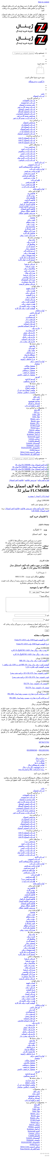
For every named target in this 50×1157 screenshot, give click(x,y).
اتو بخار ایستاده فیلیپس (26, 326)
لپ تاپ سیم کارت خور (26, 107)
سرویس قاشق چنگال (27, 213)
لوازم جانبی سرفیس (32, 171)
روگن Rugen (35, 423)
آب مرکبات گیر (29, 251)
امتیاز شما (44, 592)
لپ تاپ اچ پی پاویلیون (26, 160)
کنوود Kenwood (34, 437)
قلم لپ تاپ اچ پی (28, 187)
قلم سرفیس (30, 182)
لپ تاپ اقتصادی (28, 100)
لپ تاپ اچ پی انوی (28, 149)
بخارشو (32, 346)
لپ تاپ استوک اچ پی (27, 131)
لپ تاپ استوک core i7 (26, 140)
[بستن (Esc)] (41, 1153)
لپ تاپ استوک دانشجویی (25, 114)
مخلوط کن (31, 244)
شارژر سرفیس (29, 178)
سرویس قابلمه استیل (27, 207)
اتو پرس (32, 315)
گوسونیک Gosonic (33, 443)
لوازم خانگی (39, 311)
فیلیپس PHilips (34, 432)
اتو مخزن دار (30, 319)
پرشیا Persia (35, 428)
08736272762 (44, 742)
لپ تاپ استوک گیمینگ (26, 111)
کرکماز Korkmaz (33, 434)
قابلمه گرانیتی (29, 200)
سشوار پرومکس (28, 370)
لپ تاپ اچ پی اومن (28, 153)
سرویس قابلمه (29, 202)
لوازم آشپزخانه (38, 189)
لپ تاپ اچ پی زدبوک (27, 156)
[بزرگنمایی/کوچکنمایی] (48, 1153)
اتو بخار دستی (30, 322)
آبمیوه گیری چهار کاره (26, 260)
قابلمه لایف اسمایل (28, 209)
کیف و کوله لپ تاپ (32, 406)
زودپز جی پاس (29, 271)
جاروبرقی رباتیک (28, 337)
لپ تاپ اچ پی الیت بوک (26, 158)
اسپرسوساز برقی (28, 255)
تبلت (42, 94)
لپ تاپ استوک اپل (28, 127)
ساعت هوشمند (34, 401)
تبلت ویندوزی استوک (27, 105)
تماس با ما (40, 761)
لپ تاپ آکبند (39, 162)
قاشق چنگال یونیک (28, 211)
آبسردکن (31, 348)
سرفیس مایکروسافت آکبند (29, 167)
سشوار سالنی (29, 366)
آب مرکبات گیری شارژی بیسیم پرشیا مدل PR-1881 (29, 698)
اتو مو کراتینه (30, 379)
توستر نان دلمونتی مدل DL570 (37, 688)
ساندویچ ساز (30, 226)
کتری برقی (31, 242)
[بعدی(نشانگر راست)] (46, 1155)
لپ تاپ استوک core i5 (26, 138)
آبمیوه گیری (30, 246)
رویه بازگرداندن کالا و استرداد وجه (31, 769)
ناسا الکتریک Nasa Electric (30, 454)
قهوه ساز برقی (29, 253)
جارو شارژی (30, 330)
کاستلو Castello (34, 441)
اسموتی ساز (30, 249)
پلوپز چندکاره (30, 229)
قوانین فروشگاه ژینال (36, 765)
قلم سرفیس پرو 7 (28, 184)
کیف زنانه (36, 399)
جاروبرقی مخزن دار (27, 341)
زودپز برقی (31, 224)
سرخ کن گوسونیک (28, 280)
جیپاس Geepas (34, 439)
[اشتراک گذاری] (43, 1153)
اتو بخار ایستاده (29, 324)
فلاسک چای (30, 198)
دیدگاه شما (44, 596)
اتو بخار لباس (35, 313)
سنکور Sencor (34, 430)
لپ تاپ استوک (38, 96)
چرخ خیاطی (30, 353)
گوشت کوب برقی (28, 302)
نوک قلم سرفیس (28, 176)
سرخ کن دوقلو (29, 231)
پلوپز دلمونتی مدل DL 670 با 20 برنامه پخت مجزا (30, 677)
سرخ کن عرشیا (29, 275)
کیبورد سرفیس (29, 173)
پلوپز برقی (31, 220)
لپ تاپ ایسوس (34, 165)
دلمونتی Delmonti (33, 445)
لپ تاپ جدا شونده (28, 103)
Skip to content (43, 2)
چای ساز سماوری (28, 282)
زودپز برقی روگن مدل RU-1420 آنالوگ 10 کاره (31, 654)
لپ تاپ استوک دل (28, 125)
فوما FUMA (35, 426)
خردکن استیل (30, 299)
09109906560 (32, 750)
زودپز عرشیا (30, 266)
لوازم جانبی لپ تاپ (36, 169)
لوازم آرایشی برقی (37, 361)
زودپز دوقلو (30, 222)
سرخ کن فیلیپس (29, 277)
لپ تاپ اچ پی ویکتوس (26, 151)
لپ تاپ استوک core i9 (26, 142)
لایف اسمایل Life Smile (40, 511)
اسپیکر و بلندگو (34, 403)
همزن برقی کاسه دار (27, 306)
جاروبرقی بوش (29, 333)
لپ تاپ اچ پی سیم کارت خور (24, 118)
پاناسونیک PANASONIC (30, 448)
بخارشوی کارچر (29, 357)
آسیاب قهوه (30, 288)
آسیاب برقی (30, 297)
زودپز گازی (31, 196)
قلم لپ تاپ (35, 180)
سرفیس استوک (29, 123)
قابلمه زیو (31, 193)
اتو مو (37, 377)
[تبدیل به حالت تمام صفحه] (46, 1153)
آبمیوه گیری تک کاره (27, 257)
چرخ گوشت (30, 295)
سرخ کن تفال (30, 273)
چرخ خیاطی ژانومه (28, 359)
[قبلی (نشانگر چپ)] (48, 1155)
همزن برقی (30, 291)
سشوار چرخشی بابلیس (26, 375)
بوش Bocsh (35, 421)
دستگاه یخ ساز (29, 355)
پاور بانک (36, 397)
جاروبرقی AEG (29, 335)
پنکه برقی (31, 350)
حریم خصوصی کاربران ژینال (33, 767)
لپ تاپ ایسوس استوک (26, 134)
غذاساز (32, 218)
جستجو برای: (39, 53)
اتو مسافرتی (30, 317)
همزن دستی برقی (28, 304)
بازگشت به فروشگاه (36, 82)
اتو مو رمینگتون (29, 381)
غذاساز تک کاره (29, 233)
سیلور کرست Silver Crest (30, 452)
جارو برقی (36, 328)
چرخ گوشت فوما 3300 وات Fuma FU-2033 (32, 644)
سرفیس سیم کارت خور (26, 116)
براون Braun (35, 419)
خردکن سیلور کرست (27, 284)
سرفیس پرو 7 (29, 147)
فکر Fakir (36, 414)
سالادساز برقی (29, 268)
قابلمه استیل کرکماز (27, 204)
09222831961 (44, 750)
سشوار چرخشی (29, 372)
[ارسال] (43, 461)
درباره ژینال (39, 758)
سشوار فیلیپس (29, 368)
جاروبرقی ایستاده (28, 339)
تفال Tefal (36, 417)
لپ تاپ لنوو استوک (27, 129)
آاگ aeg (37, 410)
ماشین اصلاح (30, 388)
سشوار (37, 364)
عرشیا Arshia (35, 450)
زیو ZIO (37, 412)
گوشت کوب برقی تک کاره (25, 308)
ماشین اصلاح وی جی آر (26, 390)
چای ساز (31, 240)
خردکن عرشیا (29, 264)
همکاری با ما (39, 763)
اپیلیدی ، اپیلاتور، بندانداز (26, 392)
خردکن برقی (30, 293)
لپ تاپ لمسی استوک (27, 109)
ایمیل (46, 620)
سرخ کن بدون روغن (27, 235)
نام (47, 615)
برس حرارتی (30, 386)
